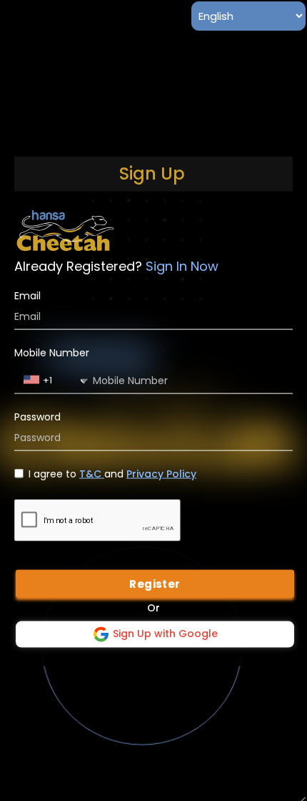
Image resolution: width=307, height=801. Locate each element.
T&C (91, 473)
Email (27, 295)
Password (37, 416)
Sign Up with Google (164, 633)
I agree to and (112, 473)
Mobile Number (51, 352)
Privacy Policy (161, 473)
